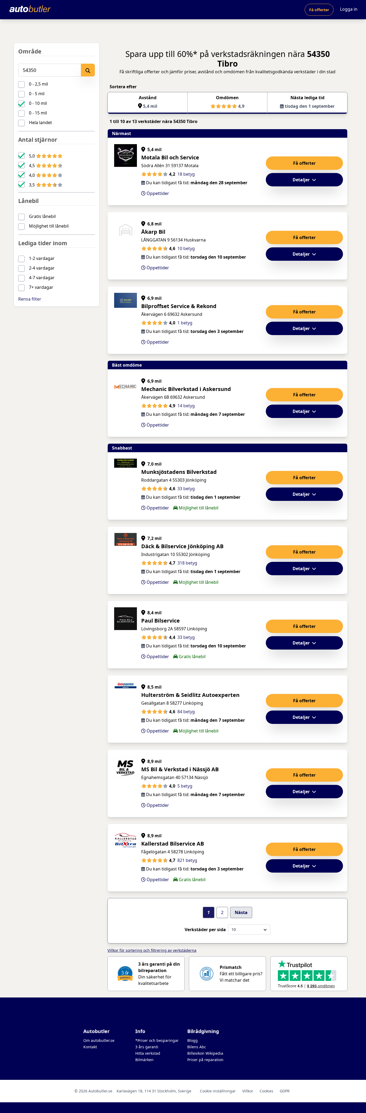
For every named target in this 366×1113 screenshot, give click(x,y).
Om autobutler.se (98, 1040)
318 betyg (187, 563)
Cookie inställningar (218, 1090)
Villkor (247, 1090)
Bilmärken (144, 1059)
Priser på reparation (205, 1059)
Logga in (348, 9)
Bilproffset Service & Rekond (178, 306)
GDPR (285, 1090)
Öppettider (157, 193)
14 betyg (186, 406)
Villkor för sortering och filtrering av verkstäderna (151, 950)
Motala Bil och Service (170, 157)
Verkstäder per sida (205, 929)
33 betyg (186, 489)
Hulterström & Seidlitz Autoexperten (190, 694)
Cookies (266, 1090)
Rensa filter (29, 299)
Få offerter (319, 9)
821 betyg (187, 860)
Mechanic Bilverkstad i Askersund (186, 389)
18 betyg (186, 174)
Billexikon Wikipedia (205, 1053)
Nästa (241, 912)
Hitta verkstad (147, 1053)
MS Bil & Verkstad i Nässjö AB (180, 769)
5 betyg (184, 786)
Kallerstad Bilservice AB (172, 843)
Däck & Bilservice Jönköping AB (182, 546)
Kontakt (90, 1046)
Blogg (192, 1040)
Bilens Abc (196, 1046)
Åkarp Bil (153, 231)
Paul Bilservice (160, 620)
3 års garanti (146, 1046)
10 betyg (186, 248)
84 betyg (186, 712)
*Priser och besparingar (157, 1040)
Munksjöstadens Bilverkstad (179, 471)
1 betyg (184, 323)
